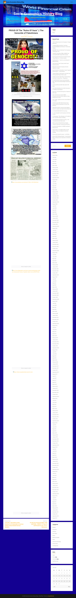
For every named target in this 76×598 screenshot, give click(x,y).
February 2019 (55, 337)
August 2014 (55, 447)
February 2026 (55, 167)
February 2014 (55, 459)
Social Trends (55, 543)
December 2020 (56, 293)
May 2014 (54, 453)
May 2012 (54, 501)
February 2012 (55, 507)
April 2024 (54, 212)
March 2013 (55, 481)
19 (64, 578)
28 (69, 581)
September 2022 (56, 250)
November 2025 (56, 173)
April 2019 (54, 333)
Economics (55, 529)
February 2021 (55, 289)
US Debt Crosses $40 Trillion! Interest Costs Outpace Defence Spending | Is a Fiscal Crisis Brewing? (61, 104)
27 (66, 581)
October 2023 (55, 224)
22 (53, 581)
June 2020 (55, 305)
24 (59, 581)
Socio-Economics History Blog (15, 2)
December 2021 (56, 268)
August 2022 (55, 252)
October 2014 (55, 443)
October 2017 (55, 370)
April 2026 (54, 163)
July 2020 (54, 303)
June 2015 (55, 426)
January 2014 (55, 461)
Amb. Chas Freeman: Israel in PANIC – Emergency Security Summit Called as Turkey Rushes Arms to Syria (61, 96)
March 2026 (55, 165)
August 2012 (55, 495)
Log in (54, 555)
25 (61, 581)
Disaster (54, 527)
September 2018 (56, 347)
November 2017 (56, 368)
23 (56, 581)
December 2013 (56, 463)
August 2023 (55, 228)
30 (56, 583)
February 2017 (55, 386)
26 (64, 581)
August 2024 (55, 204)
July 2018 (54, 351)
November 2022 (56, 246)
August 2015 (55, 422)
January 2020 (55, 315)
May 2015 (54, 428)
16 (56, 578)
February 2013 (55, 483)
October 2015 (55, 418)
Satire (54, 539)
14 (69, 575)
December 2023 (56, 220)
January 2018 (55, 364)
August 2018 (55, 349)
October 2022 (55, 248)
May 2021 (54, 283)
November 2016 (56, 392)
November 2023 (56, 222)
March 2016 (55, 408)
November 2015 (56, 416)
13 (66, 575)
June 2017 (55, 378)
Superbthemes (51, 596)
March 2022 (55, 262)
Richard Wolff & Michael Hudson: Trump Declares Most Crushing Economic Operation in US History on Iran (62, 137)
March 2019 (55, 335)
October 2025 (55, 175)
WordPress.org (55, 561)
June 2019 (55, 329)
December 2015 (56, 414)
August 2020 (55, 301)
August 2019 (55, 325)
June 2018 (55, 353)
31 (59, 583)
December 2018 (56, 341)
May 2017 (54, 380)
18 (61, 578)
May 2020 (54, 307)
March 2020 (55, 311)
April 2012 (54, 503)
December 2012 (56, 487)
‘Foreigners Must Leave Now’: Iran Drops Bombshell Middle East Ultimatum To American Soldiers (61, 47)
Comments (56, 559)
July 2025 (54, 181)
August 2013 (55, 471)
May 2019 (54, 331)
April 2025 (54, 187)
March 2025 (55, 189)
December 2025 (56, 171)
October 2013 (55, 467)
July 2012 (54, 497)
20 (66, 578)
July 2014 (54, 449)
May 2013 (54, 477)
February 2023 (55, 240)
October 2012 (55, 491)
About (71, 2)
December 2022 (56, 244)
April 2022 (54, 260)
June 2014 (55, 451)
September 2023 (56, 226)
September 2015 (56, 420)
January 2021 (55, 291)
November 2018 (56, 343)
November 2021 (56, 270)
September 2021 (56, 274)
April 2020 (54, 309)
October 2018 (55, 345)
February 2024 (55, 216)
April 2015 (54, 430)
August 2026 (55, 155)
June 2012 (55, 499)
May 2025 (54, 185)
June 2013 (55, 475)
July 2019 (54, 327)
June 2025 (55, 183)
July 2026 (54, 157)
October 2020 (55, 297)
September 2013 (56, 469)
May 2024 (54, 210)
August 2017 (55, 374)
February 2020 (55, 313)
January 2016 (55, 412)
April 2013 (54, 479)
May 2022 (54, 258)
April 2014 (54, 455)
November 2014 (56, 441)
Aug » (69, 586)
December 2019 (56, 317)
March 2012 (55, 505)
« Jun (54, 586)
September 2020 (56, 299)
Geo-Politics (55, 533)
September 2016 (56, 396)
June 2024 (55, 208)
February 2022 (55, 264)
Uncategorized (55, 545)
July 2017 (54, 376)
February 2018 (55, 362)
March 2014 (55, 457)
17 (59, 578)
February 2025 (55, 191)
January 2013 (55, 485)
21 (69, 578)
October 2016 (55, 394)
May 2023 (54, 234)
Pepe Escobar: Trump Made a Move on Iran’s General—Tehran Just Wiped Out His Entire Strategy (61, 131)
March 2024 (55, 214)
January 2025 (55, 193)
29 (53, 583)
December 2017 (56, 366)
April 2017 (54, 382)
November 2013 (56, 465)
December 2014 (56, 439)
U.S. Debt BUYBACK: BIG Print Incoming (60, 110)
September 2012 (56, 493)
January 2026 (55, 169)
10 (59, 575)
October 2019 (55, 321)
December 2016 (56, 390)
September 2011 (56, 516)
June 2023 (55, 232)
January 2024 (55, 218)
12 (64, 575)
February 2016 (55, 410)
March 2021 (55, 287)
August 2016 (55, 398)
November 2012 (56, 489)
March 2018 (55, 360)
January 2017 (55, 388)
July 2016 (54, 400)
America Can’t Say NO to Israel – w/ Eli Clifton (61, 134)
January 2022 (55, 266)
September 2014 (56, 445)
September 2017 (56, 372)
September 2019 (56, 323)
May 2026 (54, 161)
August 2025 (55, 179)
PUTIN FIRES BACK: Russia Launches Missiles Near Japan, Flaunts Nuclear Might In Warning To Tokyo (62, 81)
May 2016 (54, 404)
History (54, 535)
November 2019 (56, 319)
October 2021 (55, 272)
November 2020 (56, 295)
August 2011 (55, 518)
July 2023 (54, 230)
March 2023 (55, 238)
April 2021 (54, 285)
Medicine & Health (56, 537)
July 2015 (54, 424)
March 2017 (55, 384)
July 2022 (54, 254)
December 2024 (56, 195)
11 (61, 575)
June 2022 (55, 256)
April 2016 (54, 406)
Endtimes (54, 531)
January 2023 (55, 242)
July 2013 (54, 473)
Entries (55, 557)
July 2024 (54, 206)
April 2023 (54, 236)
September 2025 (56, 177)
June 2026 (55, 159)
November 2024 (56, 197)
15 (53, 578)
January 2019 (55, 339)
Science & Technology (57, 541)
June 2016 (55, 402)
